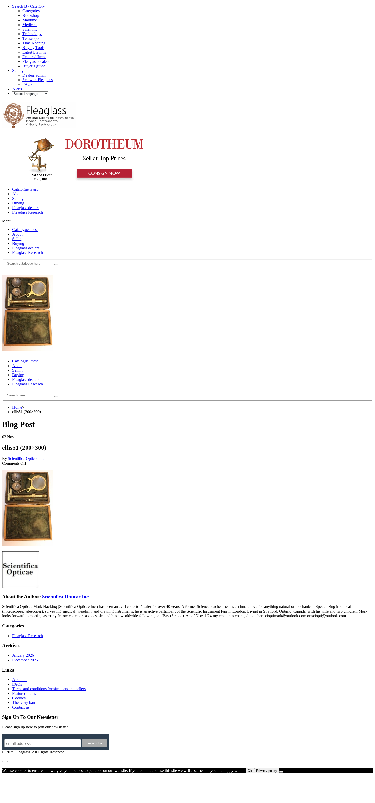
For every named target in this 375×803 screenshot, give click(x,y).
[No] (281, 772)
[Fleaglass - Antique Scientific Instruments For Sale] (39, 125)
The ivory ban (23, 702)
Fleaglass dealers (25, 207)
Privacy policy (266, 771)
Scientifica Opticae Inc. (26, 458)
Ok (250, 771)
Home (17, 407)
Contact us (20, 707)
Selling (17, 198)
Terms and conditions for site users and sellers (49, 689)
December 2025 (25, 660)
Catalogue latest (25, 189)
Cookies (19, 698)
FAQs (17, 684)
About (17, 194)
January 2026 (23, 655)
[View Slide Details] (83, 180)
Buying (18, 203)
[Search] (56, 264)
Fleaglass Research (27, 212)
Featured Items (24, 693)
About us (19, 679)
